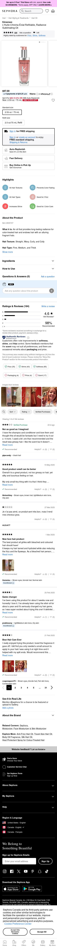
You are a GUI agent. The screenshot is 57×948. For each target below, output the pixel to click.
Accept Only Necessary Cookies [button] (15, 932)
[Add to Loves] (53, 100)
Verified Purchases (42, 411)
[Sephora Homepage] (10, 11)
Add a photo (8, 708)
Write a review (48, 306)
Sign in (13, 137)
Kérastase (7, 22)
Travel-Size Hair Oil (43, 733)
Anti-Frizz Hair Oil (25, 733)
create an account (27, 137)
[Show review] (32, 397)
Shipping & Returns (18, 142)
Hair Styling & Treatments (18, 18)
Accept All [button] (41, 931)
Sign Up (45, 861)
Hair (4, 18)
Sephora (24, 725)
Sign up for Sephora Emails (16, 855)
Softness (42, 35)
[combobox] (31, 11)
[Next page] (51, 687)
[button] (3, 924)
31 (46, 687)
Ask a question (25, 32)
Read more (7, 444)
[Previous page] (3, 687)
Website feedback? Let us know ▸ (28, 749)
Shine (35, 35)
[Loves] (47, 11)
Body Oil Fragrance (11, 736)
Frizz (29, 35)
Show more (7, 251)
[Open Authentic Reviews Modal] (28, 337)
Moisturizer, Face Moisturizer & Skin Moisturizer (24, 728)
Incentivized (12, 404)
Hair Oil (34, 18)
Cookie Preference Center (17, 923)
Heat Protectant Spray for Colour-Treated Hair (23, 740)
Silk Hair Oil (26, 736)
